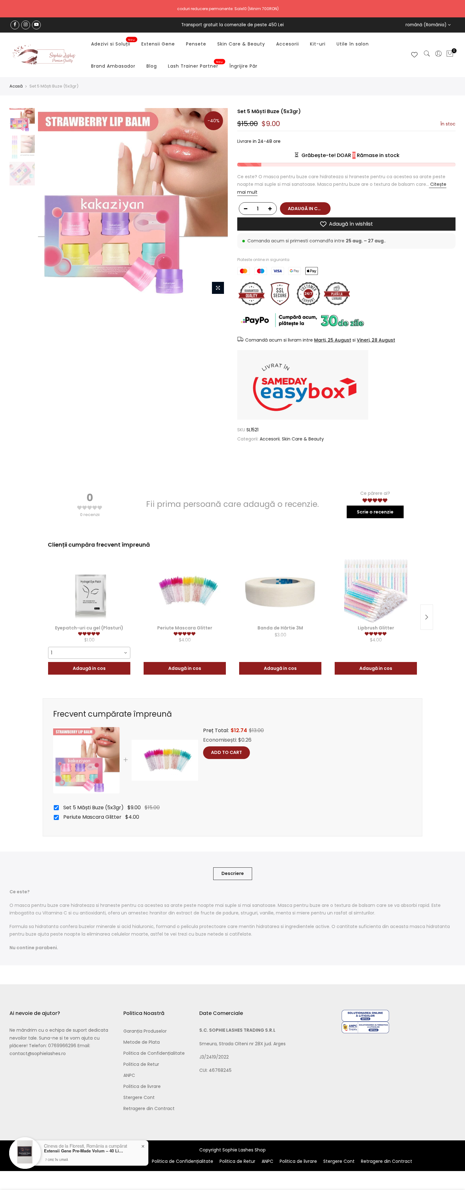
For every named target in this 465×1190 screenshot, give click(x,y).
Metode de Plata (141, 1042)
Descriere (232, 873)
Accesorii (287, 44)
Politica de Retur (141, 1064)
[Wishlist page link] (414, 55)
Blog (151, 66)
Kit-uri (318, 44)
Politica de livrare (142, 1086)
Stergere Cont (139, 1097)
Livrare (244, 141)
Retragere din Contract (149, 1108)
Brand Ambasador (113, 66)
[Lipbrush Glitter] (376, 590)
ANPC (129, 1075)
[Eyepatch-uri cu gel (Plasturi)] (89, 590)
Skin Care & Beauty (241, 44)
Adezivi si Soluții (113, 42)
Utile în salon (353, 44)
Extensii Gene (158, 44)
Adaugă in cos (89, 668)
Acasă (16, 86)
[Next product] (426, 617)
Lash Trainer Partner (195, 65)
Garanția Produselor (145, 1031)
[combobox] (89, 653)
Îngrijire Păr (243, 66)
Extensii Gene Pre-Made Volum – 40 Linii (83, 1150)
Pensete (196, 44)
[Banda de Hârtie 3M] (280, 590)
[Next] (216, 202)
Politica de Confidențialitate (154, 1053)
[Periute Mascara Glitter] (185, 590)
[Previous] (49, 202)
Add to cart (226, 752)
